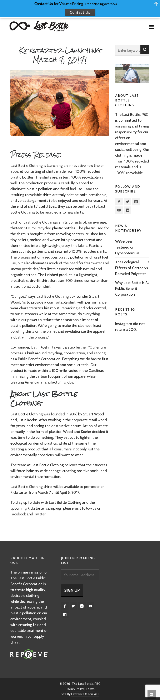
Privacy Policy (75, 689)
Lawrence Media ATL (85, 694)
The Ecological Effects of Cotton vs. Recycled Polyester (132, 268)
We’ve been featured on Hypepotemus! (127, 247)
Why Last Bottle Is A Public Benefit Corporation (131, 288)
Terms (90, 689)
